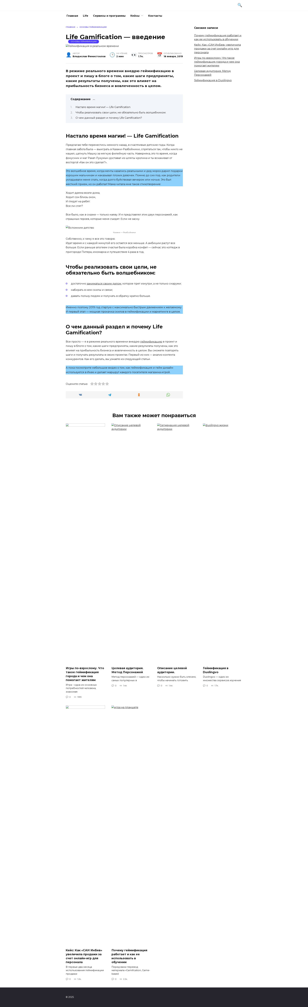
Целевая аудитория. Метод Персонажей (127, 670)
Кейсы (135, 15)
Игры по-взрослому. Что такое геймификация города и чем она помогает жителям (217, 61)
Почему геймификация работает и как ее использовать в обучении (129, 956)
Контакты (155, 15)
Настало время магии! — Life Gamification (103, 107)
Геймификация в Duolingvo (213, 80)
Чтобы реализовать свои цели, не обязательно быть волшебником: (121, 112)
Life (85, 15)
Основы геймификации (84, 41)
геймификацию (151, 341)
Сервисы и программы (109, 15)
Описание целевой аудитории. (172, 670)
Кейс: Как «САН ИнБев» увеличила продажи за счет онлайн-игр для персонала (217, 48)
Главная (72, 15)
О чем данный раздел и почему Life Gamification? (109, 117)
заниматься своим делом (104, 283)
